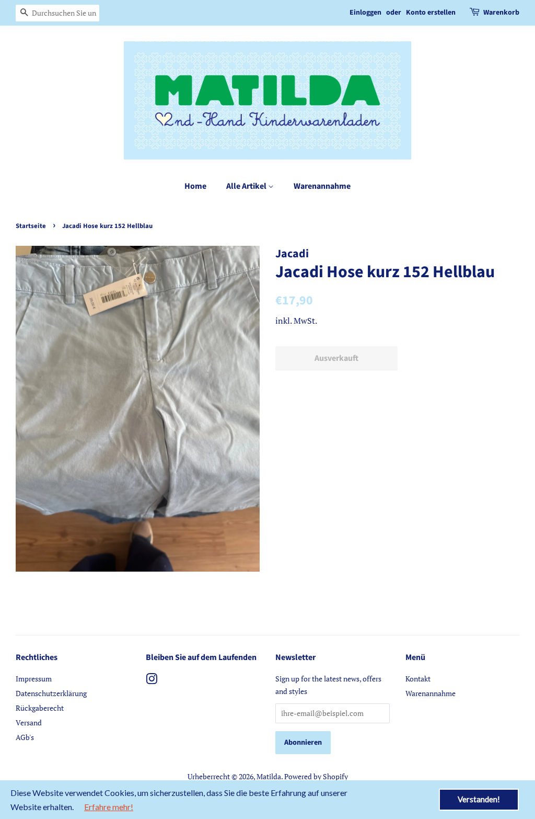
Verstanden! (479, 799)
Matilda (269, 776)
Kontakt (418, 679)
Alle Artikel (247, 186)
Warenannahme (322, 186)
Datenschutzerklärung (51, 693)
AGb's (25, 737)
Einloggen (365, 12)
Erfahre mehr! (108, 807)
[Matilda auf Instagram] (151, 681)
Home (195, 186)
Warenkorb (501, 12)
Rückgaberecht (40, 708)
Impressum (34, 679)
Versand (29, 722)
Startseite (31, 226)
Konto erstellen (431, 12)
